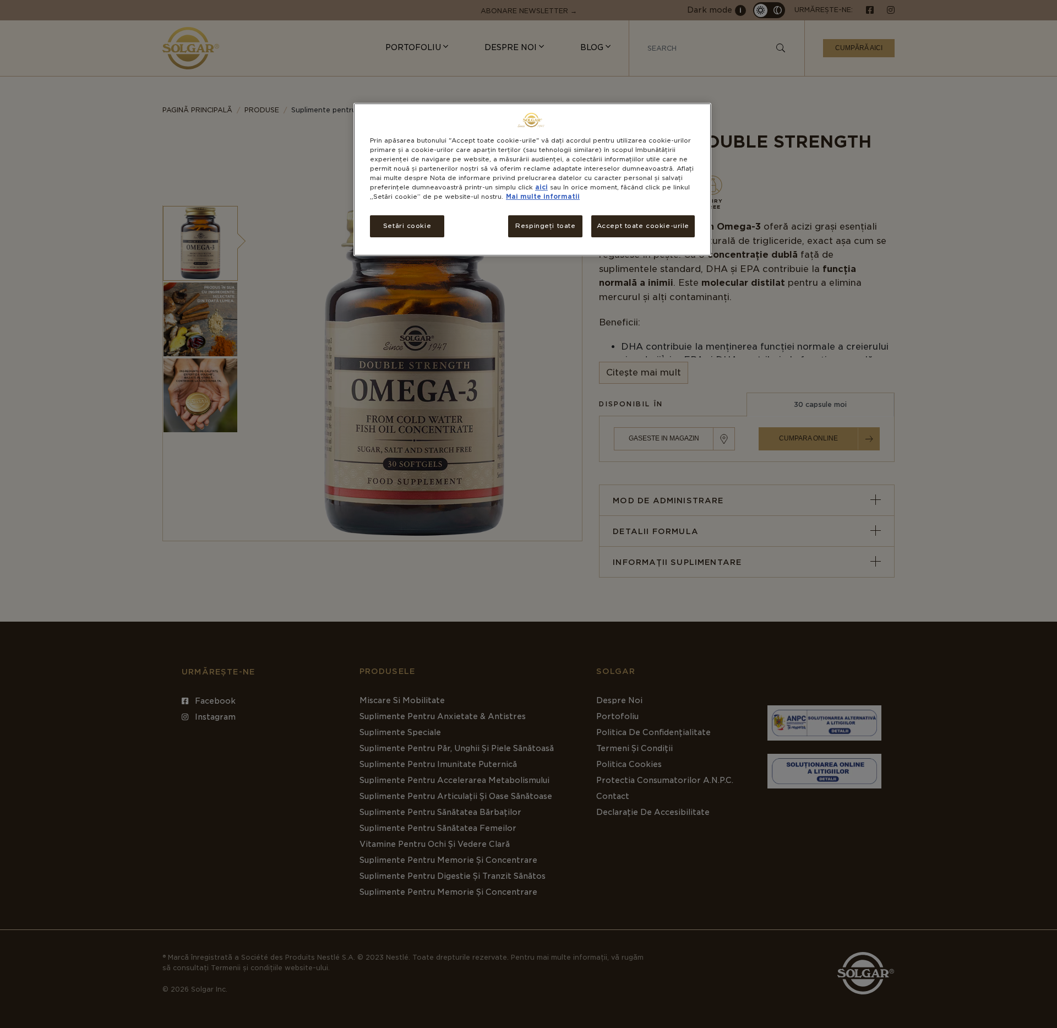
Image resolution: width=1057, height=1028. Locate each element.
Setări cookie (407, 226)
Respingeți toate (545, 226)
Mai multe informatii (543, 196)
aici (541, 187)
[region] (532, 179)
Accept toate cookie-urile (643, 226)
